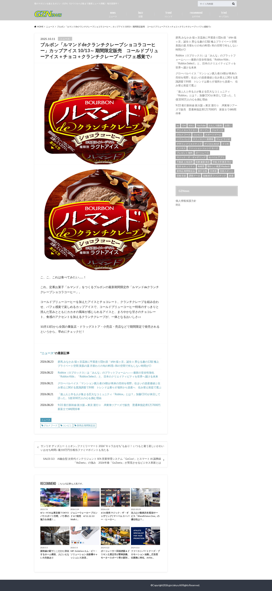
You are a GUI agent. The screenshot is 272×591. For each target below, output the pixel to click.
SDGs (191, 125)
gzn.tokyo (173, 585)
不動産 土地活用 (185, 162)
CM (184, 125)
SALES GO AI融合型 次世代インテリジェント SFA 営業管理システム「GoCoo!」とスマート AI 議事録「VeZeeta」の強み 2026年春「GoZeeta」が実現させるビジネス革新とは (102, 460)
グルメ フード (50, 425)
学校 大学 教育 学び (222, 162)
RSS (178, 204)
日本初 (213, 171)
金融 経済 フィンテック (214, 175)
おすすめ (196, 13)
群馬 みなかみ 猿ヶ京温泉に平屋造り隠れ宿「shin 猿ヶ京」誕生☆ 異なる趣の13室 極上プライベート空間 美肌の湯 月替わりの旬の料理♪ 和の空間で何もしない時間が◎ (108, 363)
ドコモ (225, 143)
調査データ (194, 175)
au (178, 125)
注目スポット (226, 171)
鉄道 (231, 175)
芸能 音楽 (181, 175)
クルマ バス (217, 130)
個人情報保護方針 (186, 200)
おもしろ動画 (215, 125)
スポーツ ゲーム (213, 134)
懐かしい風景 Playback (218, 166)
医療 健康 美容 (203, 162)
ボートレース (202, 152)
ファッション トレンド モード (203, 148)
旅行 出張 (202, 171)
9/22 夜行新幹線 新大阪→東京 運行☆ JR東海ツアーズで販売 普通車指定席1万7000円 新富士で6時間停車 (109, 407)
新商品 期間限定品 (86, 425)
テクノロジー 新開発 (203, 139)
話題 (140, 13)
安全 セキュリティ (186, 166)
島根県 (201, 166)
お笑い (228, 125)
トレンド (168, 13)
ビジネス (181, 148)
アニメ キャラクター (187, 130)
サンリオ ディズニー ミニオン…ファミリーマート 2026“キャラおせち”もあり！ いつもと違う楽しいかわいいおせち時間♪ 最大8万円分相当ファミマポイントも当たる (102, 448)
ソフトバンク (183, 139)
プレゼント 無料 (185, 152)
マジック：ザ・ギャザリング (191, 157)
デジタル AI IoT (211, 143)
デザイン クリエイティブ (189, 143)
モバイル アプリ (216, 157)
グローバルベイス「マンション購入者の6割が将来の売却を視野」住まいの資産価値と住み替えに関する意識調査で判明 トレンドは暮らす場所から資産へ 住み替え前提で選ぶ (109, 385)
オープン (204, 130)
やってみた (224, 13)
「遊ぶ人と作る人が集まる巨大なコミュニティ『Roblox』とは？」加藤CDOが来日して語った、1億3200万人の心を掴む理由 (109, 396)
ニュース (113, 13)
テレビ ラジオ (223, 139)
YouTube (201, 125)
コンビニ (67, 425)
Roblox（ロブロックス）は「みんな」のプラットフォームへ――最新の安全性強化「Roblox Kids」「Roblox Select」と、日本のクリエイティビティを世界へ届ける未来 (108, 374)
